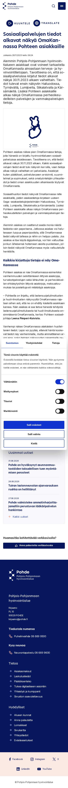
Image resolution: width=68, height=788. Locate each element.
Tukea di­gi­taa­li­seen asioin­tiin (30, 686)
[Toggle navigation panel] (62, 6)
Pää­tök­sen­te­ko (22, 681)
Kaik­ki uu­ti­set (20, 516)
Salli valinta (34, 434)
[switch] (59, 391)
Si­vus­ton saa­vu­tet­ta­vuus (28, 696)
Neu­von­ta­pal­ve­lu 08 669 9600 (32, 652)
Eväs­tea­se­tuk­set (23, 740)
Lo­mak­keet (20, 725)
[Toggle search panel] (53, 6)
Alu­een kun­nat (22, 715)
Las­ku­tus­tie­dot (22, 676)
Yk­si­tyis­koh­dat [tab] (34, 342)
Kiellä (34, 443)
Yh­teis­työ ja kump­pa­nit (27, 691)
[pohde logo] (13, 6)
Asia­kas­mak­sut (22, 671)
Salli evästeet (34, 425)
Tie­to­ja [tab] (56, 342)
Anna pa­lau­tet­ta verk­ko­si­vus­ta (36, 545)
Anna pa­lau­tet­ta (23, 720)
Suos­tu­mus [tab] (12, 342)
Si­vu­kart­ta (20, 730)
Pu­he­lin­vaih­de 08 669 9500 (30, 636)
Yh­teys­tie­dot (21, 735)
